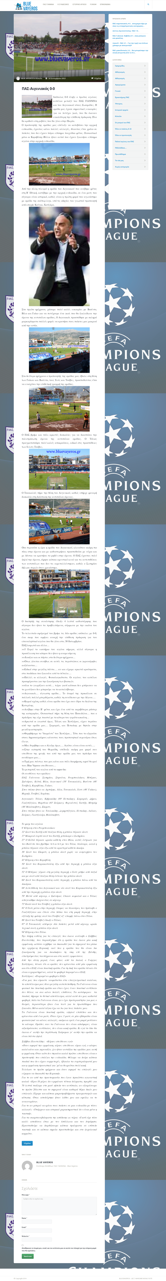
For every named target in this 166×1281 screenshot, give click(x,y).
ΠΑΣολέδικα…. (121, 148)
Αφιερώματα (120, 85)
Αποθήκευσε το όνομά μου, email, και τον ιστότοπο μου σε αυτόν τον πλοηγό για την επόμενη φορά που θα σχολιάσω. (59, 1249)
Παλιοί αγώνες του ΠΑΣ (124, 141)
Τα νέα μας (119, 160)
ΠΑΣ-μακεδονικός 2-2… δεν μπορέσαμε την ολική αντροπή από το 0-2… (130, 51)
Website (25, 1236)
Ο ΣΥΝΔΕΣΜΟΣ (63, 4)
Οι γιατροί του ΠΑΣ (122, 123)
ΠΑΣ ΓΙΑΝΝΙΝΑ (48, 4)
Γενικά (117, 91)
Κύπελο (39, 78)
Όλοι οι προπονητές (123, 135)
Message (26, 1195)
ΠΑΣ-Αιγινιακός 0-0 (38, 88)
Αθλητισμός (120, 72)
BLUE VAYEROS (27, 78)
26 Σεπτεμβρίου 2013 (56, 78)
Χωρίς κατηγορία (122, 167)
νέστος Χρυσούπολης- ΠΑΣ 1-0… (126, 31)
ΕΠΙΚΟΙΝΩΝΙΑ (105, 4)
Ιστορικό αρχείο (121, 110)
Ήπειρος (118, 104)
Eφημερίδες (120, 66)
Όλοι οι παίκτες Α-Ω (123, 129)
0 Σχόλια (97, 78)
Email (24, 1227)
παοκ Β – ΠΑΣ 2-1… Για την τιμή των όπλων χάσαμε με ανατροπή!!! (130, 44)
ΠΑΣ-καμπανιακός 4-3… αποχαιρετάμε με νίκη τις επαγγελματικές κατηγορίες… (130, 24)
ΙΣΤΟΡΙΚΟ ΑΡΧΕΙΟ (79, 4)
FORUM (93, 4)
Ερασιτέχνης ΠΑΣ (122, 97)
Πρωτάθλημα (120, 154)
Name (24, 1218)
